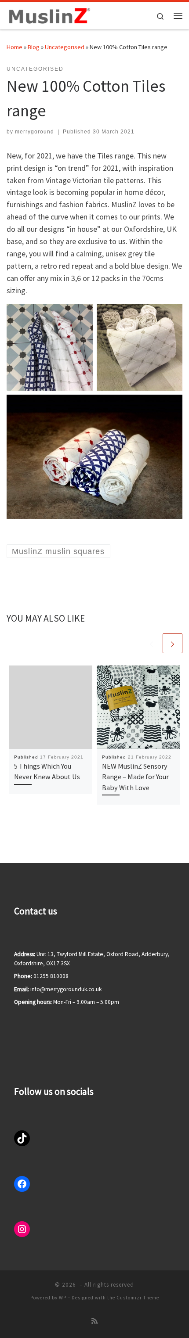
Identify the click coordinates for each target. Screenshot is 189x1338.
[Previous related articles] (151, 643)
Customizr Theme (137, 1298)
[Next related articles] (172, 643)
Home (14, 47)
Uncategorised (64, 47)
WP (62, 1298)
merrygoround (34, 132)
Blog (34, 47)
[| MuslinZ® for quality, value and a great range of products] (49, 14)
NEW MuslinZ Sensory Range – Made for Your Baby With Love (135, 777)
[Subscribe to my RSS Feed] (94, 1321)
